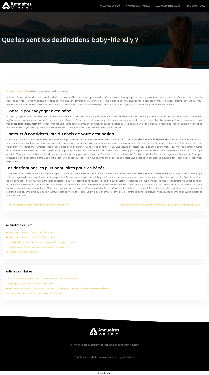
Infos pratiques (196, 5)
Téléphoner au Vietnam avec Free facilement (30, 232)
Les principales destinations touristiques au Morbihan (34, 293)
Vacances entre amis (168, 5)
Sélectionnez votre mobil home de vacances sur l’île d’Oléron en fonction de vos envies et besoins (58, 288)
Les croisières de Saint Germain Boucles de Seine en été (39, 204)
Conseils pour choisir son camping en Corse (29, 283)
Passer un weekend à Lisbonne (22, 251)
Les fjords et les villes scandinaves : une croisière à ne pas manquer (42, 242)
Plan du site (104, 373)
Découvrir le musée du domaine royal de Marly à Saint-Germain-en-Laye (160, 204)
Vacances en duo (109, 5)
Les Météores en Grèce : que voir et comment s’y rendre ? (37, 247)
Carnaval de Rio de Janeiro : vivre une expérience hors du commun (42, 278)
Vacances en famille (138, 5)
